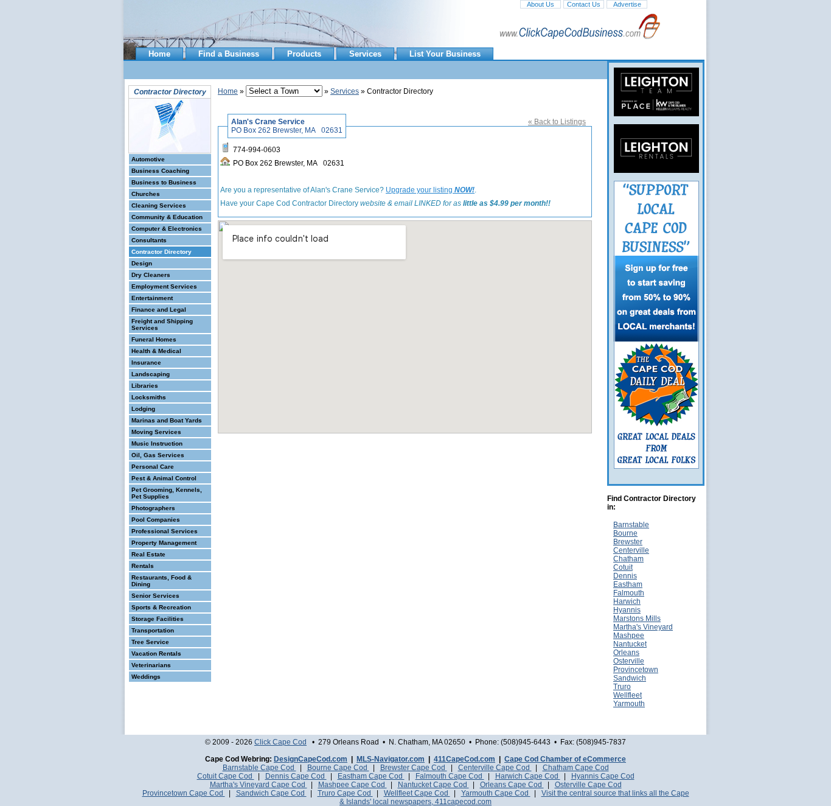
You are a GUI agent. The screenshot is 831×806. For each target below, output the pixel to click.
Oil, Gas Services (157, 455)
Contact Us (583, 4)
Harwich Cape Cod (527, 776)
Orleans (626, 652)
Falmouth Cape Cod (449, 776)
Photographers (153, 508)
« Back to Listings (557, 121)
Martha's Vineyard (643, 627)
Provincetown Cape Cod (183, 793)
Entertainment (152, 298)
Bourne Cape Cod (338, 767)
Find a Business (228, 53)
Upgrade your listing (430, 190)
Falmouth (628, 593)
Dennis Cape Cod (296, 776)
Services (365, 53)
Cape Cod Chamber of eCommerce (565, 759)
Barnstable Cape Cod (259, 767)
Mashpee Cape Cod (352, 784)
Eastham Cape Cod (371, 776)
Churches (145, 194)
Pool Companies (155, 519)
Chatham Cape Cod (576, 767)
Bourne (625, 533)
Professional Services (164, 531)
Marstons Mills (637, 618)
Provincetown (635, 669)
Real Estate (148, 554)
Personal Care (152, 466)
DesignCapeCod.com (310, 759)
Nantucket (630, 644)
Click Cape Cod (280, 742)
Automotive (148, 159)
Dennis (625, 576)
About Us (540, 4)
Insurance (146, 362)
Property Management (163, 542)
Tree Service (150, 642)
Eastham (627, 584)
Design (141, 263)
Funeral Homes (153, 339)
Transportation (152, 630)
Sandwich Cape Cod (271, 793)
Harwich (627, 601)
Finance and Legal (158, 309)
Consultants (149, 240)
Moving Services (156, 432)
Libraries (144, 385)
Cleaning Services (158, 205)
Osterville (628, 661)
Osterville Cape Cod (588, 784)
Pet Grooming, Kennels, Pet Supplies (166, 493)
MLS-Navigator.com (390, 759)
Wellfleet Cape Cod (417, 793)
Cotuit (623, 567)
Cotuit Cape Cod (225, 776)
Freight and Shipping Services (162, 324)
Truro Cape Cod (345, 793)
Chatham (628, 559)
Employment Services (164, 286)
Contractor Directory (161, 251)
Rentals (142, 565)
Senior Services (155, 595)
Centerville (631, 550)
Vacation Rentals (156, 653)
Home (159, 53)
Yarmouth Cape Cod (495, 793)
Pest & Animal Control (163, 478)
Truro (622, 686)
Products (304, 53)
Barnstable (631, 524)
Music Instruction (157, 443)
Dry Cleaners (150, 275)
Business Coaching (160, 170)
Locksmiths (148, 397)
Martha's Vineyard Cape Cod (258, 784)
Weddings (146, 676)
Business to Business (163, 182)
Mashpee (628, 635)
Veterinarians (151, 665)
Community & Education (167, 217)
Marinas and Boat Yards (166, 420)
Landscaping (150, 374)
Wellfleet (627, 695)
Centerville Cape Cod (495, 767)
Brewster (627, 542)
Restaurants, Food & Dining (161, 580)
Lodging (143, 408)
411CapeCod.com (464, 759)
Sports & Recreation (161, 607)
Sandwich (629, 678)
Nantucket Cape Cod (433, 784)
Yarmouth (629, 703)
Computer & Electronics (166, 228)
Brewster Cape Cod (413, 767)
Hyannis (627, 610)
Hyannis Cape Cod (603, 776)
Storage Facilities (157, 618)
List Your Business (445, 53)
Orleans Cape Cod (512, 784)
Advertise (627, 4)
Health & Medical (156, 351)
